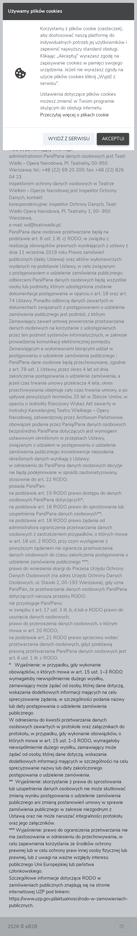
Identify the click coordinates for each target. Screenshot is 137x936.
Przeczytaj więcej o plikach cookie (74, 115)
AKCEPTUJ (113, 139)
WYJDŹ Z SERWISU (69, 139)
